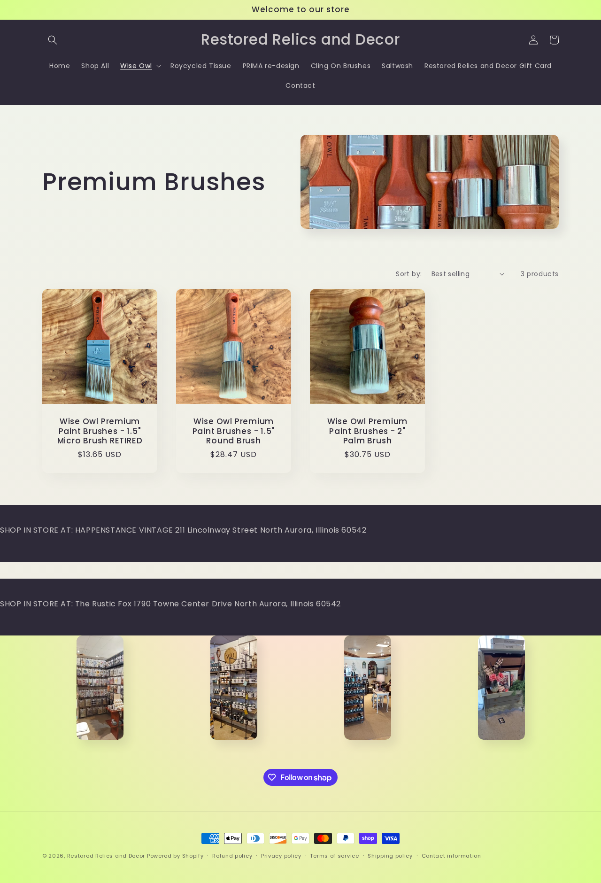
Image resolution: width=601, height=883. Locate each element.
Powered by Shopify (175, 856)
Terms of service (334, 856)
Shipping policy (390, 856)
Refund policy (232, 856)
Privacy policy (281, 856)
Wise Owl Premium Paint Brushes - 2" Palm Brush (367, 431)
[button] (52, 40)
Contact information (451, 856)
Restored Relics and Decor (106, 856)
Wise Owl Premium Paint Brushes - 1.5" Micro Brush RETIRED (100, 431)
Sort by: (409, 274)
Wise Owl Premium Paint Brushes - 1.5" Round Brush (234, 431)
